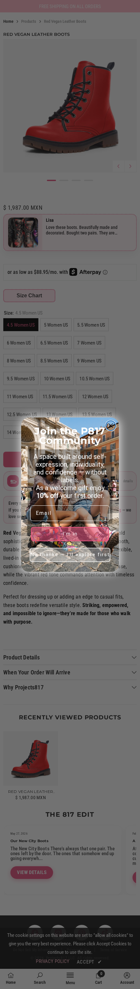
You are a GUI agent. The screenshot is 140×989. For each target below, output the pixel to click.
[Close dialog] (111, 426)
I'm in (70, 534)
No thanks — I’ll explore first (70, 555)
